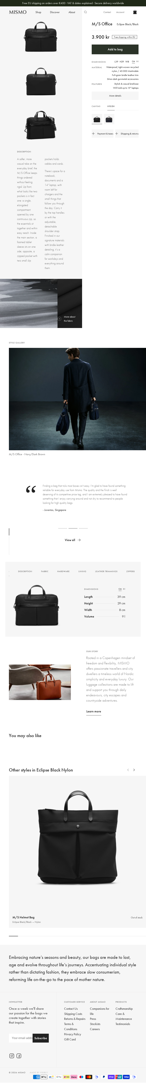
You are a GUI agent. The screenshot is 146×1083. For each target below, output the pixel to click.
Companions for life (99, 1011)
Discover (55, 12)
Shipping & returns (130, 133)
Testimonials (123, 1024)
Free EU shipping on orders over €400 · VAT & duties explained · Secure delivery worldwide (73, 3)
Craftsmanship (124, 1009)
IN (137, 61)
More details (115, 95)
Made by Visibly (39, 1072)
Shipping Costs (73, 1014)
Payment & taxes (105, 133)
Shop (38, 12)
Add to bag (115, 49)
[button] (15, 403)
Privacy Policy (72, 1034)
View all (70, 540)
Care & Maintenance (124, 1016)
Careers (95, 1029)
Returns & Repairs (74, 1019)
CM (133, 61)
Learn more (93, 711)
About (72, 12)
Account (120, 12)
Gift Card (70, 1039)
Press (93, 1019)
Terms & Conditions (70, 1026)
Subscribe (40, 1038)
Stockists (95, 1024)
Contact (107, 12)
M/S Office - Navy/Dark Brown (27, 454)
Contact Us (71, 1009)
